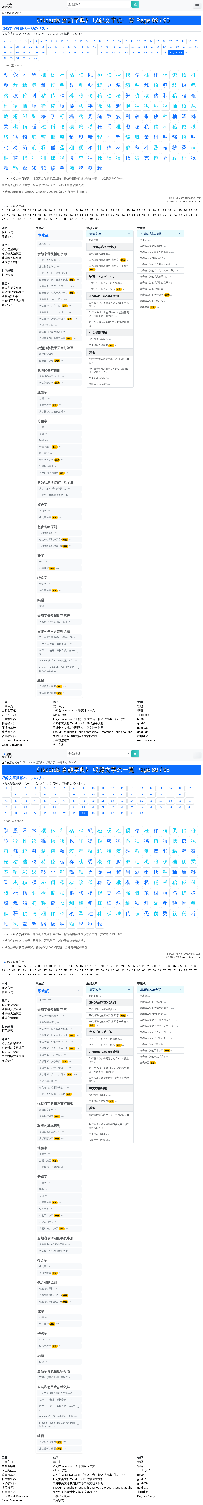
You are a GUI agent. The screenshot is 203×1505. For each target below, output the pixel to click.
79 (107, 52)
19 (119, 41)
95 (24, 58)
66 (24, 52)
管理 (140, 706)
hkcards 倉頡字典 (13, 178)
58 (171, 47)
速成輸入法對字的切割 (153, 258)
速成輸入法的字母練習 (156, 294)
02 (8, 210)
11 (68, 41)
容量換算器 (9, 736)
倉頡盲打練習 (10, 296)
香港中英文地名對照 (65, 727)
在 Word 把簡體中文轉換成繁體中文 (75, 736)
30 (189, 41)
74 (75, 52)
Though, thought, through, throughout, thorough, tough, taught (92, 731)
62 (196, 47)
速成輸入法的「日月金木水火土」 (159, 264)
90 (186, 52)
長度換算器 (9, 723)
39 (49, 47)
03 (13, 210)
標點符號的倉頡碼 (100, 339)
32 (5, 47)
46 (94, 47)
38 (43, 47)
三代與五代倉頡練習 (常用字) (108, 259)
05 (24, 210)
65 (17, 52)
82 (126, 52)
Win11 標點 (60, 714)
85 (145, 52)
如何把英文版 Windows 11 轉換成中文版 (78, 723)
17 (106, 41)
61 (190, 47)
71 (56, 52)
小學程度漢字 (61, 740)
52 (132, 47)
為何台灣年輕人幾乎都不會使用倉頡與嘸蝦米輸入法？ (109, 370)
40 (56, 47)
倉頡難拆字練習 (12, 287)
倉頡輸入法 (13, 13)
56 (158, 47)
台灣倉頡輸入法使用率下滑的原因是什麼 (109, 361)
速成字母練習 (10, 262)
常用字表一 (60, 744)
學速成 (145, 240)
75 (81, 52)
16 (100, 41)
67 (30, 52)
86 (152, 52)
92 (5, 58)
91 (193, 52)
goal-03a (142, 727)
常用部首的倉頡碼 (99, 378)
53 (139, 47)
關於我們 (7, 236)
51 (126, 47)
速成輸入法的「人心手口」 (155, 276)
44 (81, 47)
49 (113, 47)
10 (62, 41)
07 (34, 210)
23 (145, 41)
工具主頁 (7, 706)
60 (183, 47)
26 (164, 41)
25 (157, 41)
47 (100, 47)
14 (87, 41)
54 (145, 47)
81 (120, 52)
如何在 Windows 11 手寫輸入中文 (74, 710)
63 (5, 52)
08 (39, 210)
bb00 (140, 719)
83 (132, 52)
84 (139, 52)
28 (177, 41)
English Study (146, 740)
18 (113, 41)
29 (183, 41)
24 (151, 41)
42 (68, 47)
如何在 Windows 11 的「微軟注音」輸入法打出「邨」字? (89, 719)
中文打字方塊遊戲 (13, 300)
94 (17, 58)
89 (176, 52)
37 (37, 47)
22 (138, 41)
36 (30, 47)
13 (81, 41)
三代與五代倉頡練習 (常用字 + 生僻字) (109, 268)
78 (100, 52)
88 (164, 52)
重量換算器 (9, 719)
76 (88, 52)
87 (158, 52)
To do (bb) (143, 714)
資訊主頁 (58, 706)
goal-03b (142, 731)
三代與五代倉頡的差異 (102, 253)
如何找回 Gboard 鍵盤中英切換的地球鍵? (109, 324)
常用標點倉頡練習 (103, 345)
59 (177, 47)
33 (11, 47)
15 (93, 41)
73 (68, 52)
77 (94, 52)
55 (152, 47)
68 (37, 52)
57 (164, 47)
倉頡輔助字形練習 (13, 292)
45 (88, 47)
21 (132, 41)
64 (11, 52)
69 (43, 52)
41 (62, 47)
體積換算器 (9, 731)
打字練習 (7, 274)
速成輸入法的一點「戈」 (154, 301)
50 (120, 47)
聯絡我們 (7, 232)
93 (11, 58)
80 (113, 52)
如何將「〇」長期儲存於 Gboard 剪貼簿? (109, 305)
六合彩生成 (9, 714)
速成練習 (149, 307)
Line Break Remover (15, 740)
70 (49, 52)
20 (125, 41)
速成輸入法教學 (150, 233)
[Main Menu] (197, 5)
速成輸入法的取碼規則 (153, 246)
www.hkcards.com (191, 201)
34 (17, 47)
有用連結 (142, 736)
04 (19, 210)
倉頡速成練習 (10, 249)
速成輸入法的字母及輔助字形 (157, 252)
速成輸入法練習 (12, 257)
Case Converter (12, 744)
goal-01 (142, 723)
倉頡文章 (95, 233)
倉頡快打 (7, 304)
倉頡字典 (13, 206)
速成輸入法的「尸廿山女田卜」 (158, 282)
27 (170, 41)
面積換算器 (9, 727)
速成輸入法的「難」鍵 (153, 288)
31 (196, 41)
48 (107, 47)
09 (45, 210)
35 (24, 47)
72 (62, 52)
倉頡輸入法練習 (12, 253)
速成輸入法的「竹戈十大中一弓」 (159, 270)
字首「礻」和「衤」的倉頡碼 (105, 283)
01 (3, 210)
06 (29, 210)
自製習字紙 (9, 710)
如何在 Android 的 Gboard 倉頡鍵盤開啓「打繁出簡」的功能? (109, 314)
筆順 (140, 710)
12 (74, 41)
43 (75, 47)
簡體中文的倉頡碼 (99, 384)
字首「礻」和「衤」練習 (106, 289)
